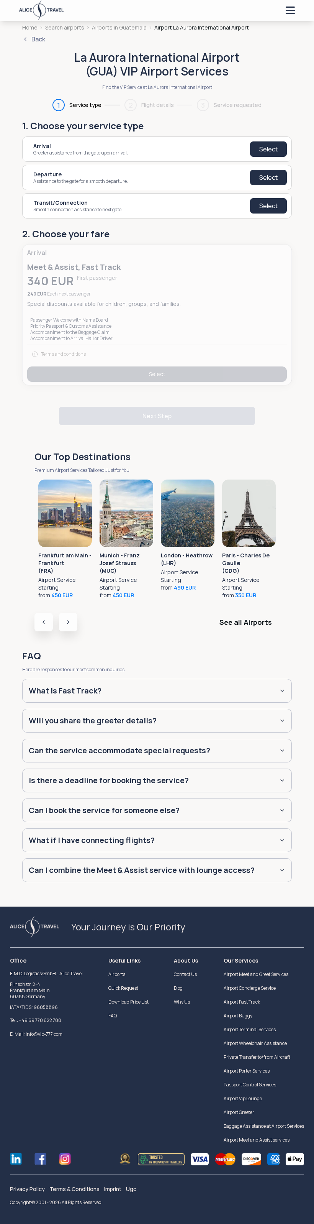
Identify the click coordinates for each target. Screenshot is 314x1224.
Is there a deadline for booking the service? (109, 780)
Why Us (182, 1002)
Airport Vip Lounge (243, 1098)
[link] (201, 27)
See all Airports (245, 622)
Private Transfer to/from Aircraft (257, 1057)
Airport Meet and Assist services (256, 1140)
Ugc (131, 1189)
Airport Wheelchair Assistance (255, 1043)
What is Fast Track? (65, 690)
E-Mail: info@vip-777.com (36, 1034)
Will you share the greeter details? (93, 720)
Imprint (112, 1189)
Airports (116, 974)
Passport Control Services (250, 1084)
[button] (157, 315)
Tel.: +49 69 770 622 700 (35, 1020)
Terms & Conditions (74, 1189)
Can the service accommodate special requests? (119, 750)
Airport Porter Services (247, 1071)
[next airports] (68, 622)
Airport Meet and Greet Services (256, 974)
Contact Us (185, 974)
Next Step (157, 416)
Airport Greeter (239, 1112)
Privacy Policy (27, 1189)
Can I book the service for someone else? (104, 810)
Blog (178, 988)
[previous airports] (43, 622)
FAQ (112, 1015)
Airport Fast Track (242, 1002)
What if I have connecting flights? (92, 840)
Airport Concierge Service (250, 988)
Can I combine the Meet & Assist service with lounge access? (142, 870)
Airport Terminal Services (250, 1029)
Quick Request (123, 988)
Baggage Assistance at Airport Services (264, 1126)
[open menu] (290, 10)
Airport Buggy (238, 1015)
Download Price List (128, 1002)
